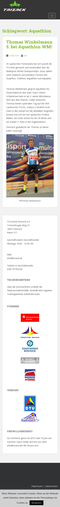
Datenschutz (51, 486)
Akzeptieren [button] (36, 503)
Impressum (37, 486)
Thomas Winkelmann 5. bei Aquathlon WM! (29, 44)
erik (25, 55)
